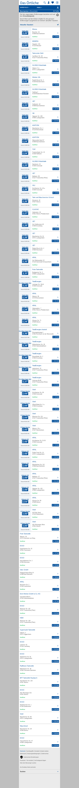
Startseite (22, 751)
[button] (29, 757)
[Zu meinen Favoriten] (52, 2)
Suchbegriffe (30, 751)
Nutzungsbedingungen (33, 753)
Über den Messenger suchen (28, 763)
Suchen (22, 771)
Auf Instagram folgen (40, 760)
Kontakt (37, 751)
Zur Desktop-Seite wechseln (28, 767)
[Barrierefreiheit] (57, 2)
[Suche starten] (44, 2)
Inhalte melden (44, 751)
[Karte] (57, 7)
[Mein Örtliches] (49, 2)
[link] (57, 15)
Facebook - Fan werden (26, 760)
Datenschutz (44, 753)
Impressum (23, 753)
